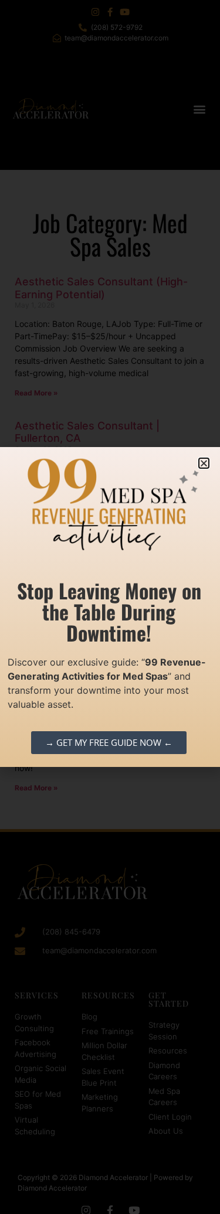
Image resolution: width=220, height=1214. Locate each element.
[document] (110, 607)
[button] (203, 463)
